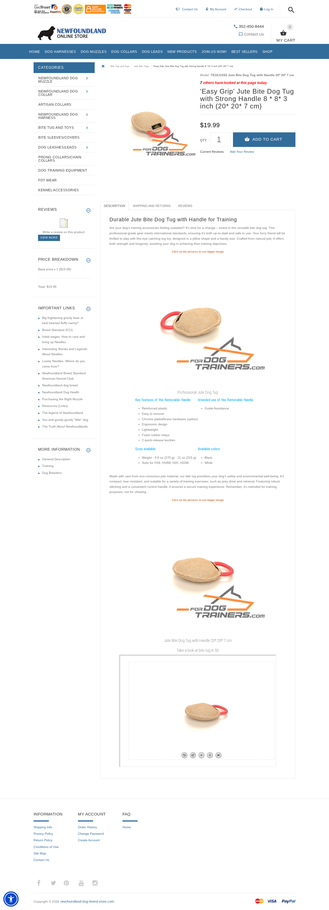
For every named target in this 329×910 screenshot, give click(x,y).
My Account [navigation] (218, 9)
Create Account (89, 840)
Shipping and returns (152, 206)
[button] (289, 10)
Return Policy (43, 840)
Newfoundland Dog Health (60, 392)
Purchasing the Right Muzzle (62, 399)
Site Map (40, 853)
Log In (268, 9)
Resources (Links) (55, 406)
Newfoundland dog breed (60, 385)
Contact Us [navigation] (190, 9)
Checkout (245, 9)
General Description (56, 459)
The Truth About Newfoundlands (65, 426)
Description (114, 206)
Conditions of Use (46, 847)
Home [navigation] (103, 66)
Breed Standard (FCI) (57, 330)
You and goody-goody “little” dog (65, 420)
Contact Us (254, 34)
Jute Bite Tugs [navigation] (141, 66)
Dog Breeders (52, 473)
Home (126, 827)
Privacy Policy (43, 833)
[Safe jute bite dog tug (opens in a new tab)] (198, 321)
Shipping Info (43, 827)
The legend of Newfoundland (62, 413)
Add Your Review (242, 151)
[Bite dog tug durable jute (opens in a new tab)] (198, 569)
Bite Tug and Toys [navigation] (120, 66)
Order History (87, 827)
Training (47, 466)
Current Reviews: (212, 151)
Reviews (185, 206)
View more (49, 237)
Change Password (91, 833)
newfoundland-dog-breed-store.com (87, 901)
